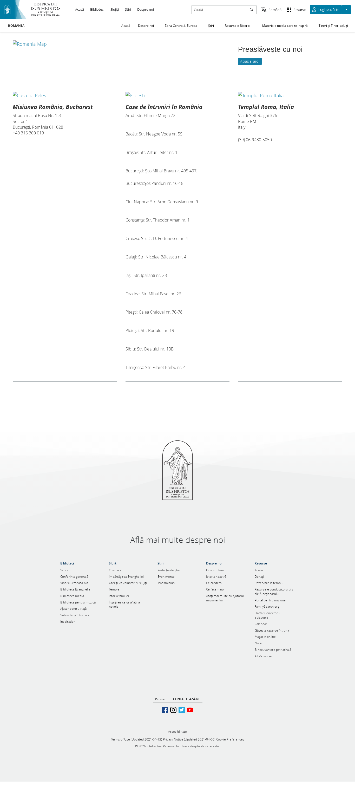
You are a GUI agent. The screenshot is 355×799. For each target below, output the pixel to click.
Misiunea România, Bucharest (53, 107)
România (16, 26)
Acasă (125, 25)
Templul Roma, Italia (266, 107)
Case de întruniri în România (164, 107)
